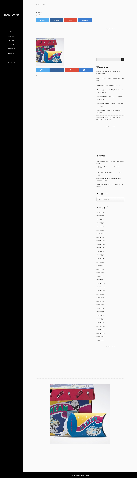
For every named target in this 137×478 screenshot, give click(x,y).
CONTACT (11, 53)
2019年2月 (99, 319)
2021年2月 (99, 233)
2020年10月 (99, 248)
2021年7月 (99, 219)
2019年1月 (99, 322)
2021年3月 (99, 230)
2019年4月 (99, 312)
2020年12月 (99, 240)
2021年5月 (99, 223)
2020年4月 (99, 269)
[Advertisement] (64, 33)
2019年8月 (99, 297)
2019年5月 (99, 308)
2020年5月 (99, 265)
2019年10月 (99, 290)
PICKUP (11, 31)
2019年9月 (99, 294)
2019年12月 (99, 283)
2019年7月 (99, 301)
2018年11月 (99, 329)
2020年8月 (99, 255)
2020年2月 (99, 276)
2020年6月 (99, 262)
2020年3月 (99, 272)
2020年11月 (99, 244)
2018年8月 (99, 340)
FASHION (11, 40)
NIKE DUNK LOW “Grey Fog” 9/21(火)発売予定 (108, 85)
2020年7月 (99, 258)
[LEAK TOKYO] (11, 23)
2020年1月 (99, 280)
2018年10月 (99, 333)
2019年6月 (99, 304)
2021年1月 (99, 237)
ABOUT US (11, 49)
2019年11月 (99, 287)
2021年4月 (99, 226)
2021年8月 (99, 216)
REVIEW (11, 44)
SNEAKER (11, 36)
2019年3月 (99, 315)
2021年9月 (99, 212)
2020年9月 (99, 251)
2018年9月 (99, 336)
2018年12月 (99, 326)
